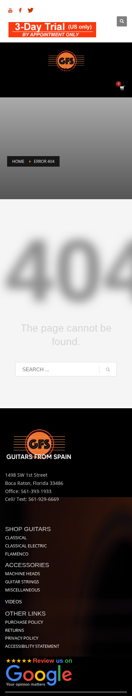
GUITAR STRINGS (22, 582)
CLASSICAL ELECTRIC (26, 546)
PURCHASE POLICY (24, 622)
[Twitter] (30, 10)
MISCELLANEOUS (22, 590)
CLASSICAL (16, 537)
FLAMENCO (16, 554)
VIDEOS (13, 601)
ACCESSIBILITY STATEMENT (32, 646)
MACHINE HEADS (22, 573)
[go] (108, 369)
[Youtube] (10, 10)
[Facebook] (20, 10)
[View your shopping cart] (121, 87)
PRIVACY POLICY (21, 638)
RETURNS (14, 630)
